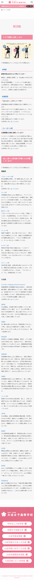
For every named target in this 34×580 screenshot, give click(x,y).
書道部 (3, 431)
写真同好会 (4, 480)
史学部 (3, 448)
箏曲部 (3, 376)
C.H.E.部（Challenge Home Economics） (13, 284)
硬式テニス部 (5, 211)
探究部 (3, 465)
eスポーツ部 (5, 245)
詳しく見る (29, 6)
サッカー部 (4, 230)
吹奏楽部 (5, 96)
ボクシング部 (5, 263)
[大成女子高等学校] (17, 2)
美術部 (3, 304)
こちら (14, 121)
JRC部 (3, 413)
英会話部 (4, 336)
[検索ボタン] (31, 2)
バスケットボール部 (7, 176)
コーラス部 (4, 396)
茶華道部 (4, 354)
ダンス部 (4, 192)
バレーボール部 (7, 128)
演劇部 (3, 322)
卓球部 (4, 69)
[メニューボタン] (2, 2)
